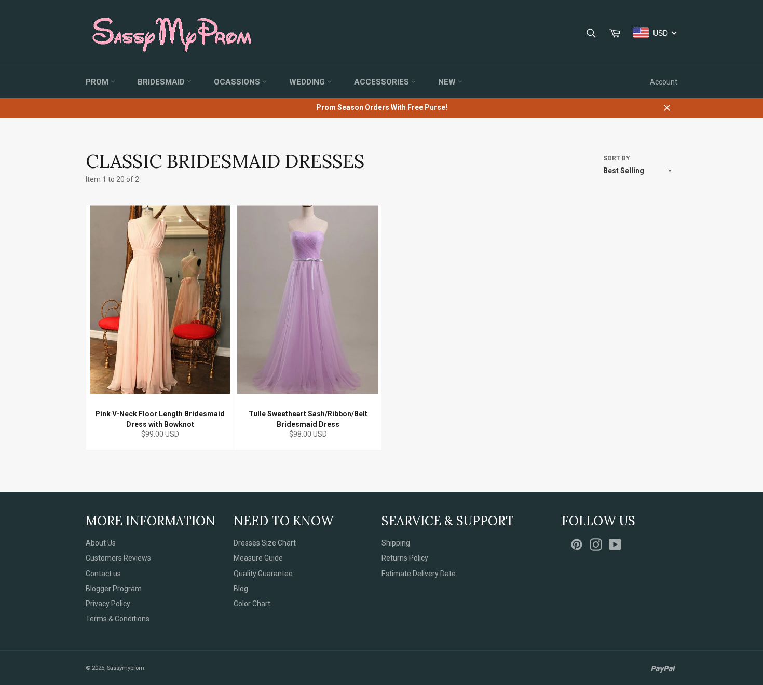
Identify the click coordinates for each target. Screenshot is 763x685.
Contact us (103, 573)
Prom (98, 82)
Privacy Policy (108, 603)
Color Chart (252, 603)
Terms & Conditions (117, 618)
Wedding (308, 82)
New (448, 82)
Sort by (616, 158)
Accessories (382, 82)
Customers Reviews (118, 558)
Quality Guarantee (263, 573)
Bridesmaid (162, 82)
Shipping (396, 543)
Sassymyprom (125, 668)
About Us (101, 543)
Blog (241, 588)
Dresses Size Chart (265, 543)
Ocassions (238, 82)
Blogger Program (114, 588)
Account (663, 82)
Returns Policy (405, 558)
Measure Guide (258, 558)
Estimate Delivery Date (419, 573)
